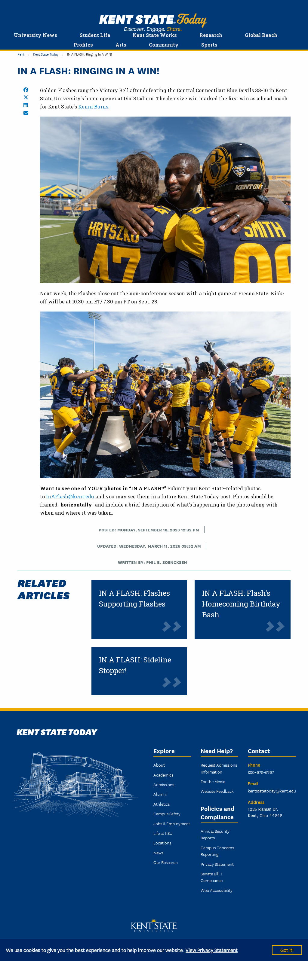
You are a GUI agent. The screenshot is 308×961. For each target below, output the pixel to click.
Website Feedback (217, 791)
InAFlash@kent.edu (70, 496)
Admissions (163, 784)
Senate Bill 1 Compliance (212, 876)
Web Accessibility (217, 890)
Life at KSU (162, 833)
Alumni (160, 794)
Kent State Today (153, 23)
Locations (162, 842)
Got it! (287, 949)
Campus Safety (166, 813)
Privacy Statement (217, 864)
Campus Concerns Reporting (217, 850)
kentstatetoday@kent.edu (272, 790)
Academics (163, 774)
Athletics (161, 804)
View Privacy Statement (212, 949)
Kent (20, 54)
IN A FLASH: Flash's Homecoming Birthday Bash (241, 603)
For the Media (213, 781)
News (158, 852)
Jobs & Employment (171, 823)
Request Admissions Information (219, 768)
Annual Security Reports (215, 834)
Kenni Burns (93, 106)
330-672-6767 (261, 772)
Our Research (165, 862)
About (159, 765)
